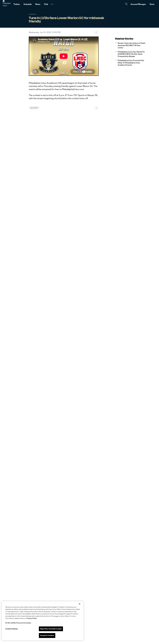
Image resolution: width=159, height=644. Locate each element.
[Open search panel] (126, 4)
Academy (34, 108)
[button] (52, 4)
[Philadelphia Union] (7, 4)
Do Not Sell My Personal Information (18, 623)
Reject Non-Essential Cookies (51, 629)
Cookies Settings (11, 629)
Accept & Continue (47, 635)
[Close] (79, 603)
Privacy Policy (32, 618)
